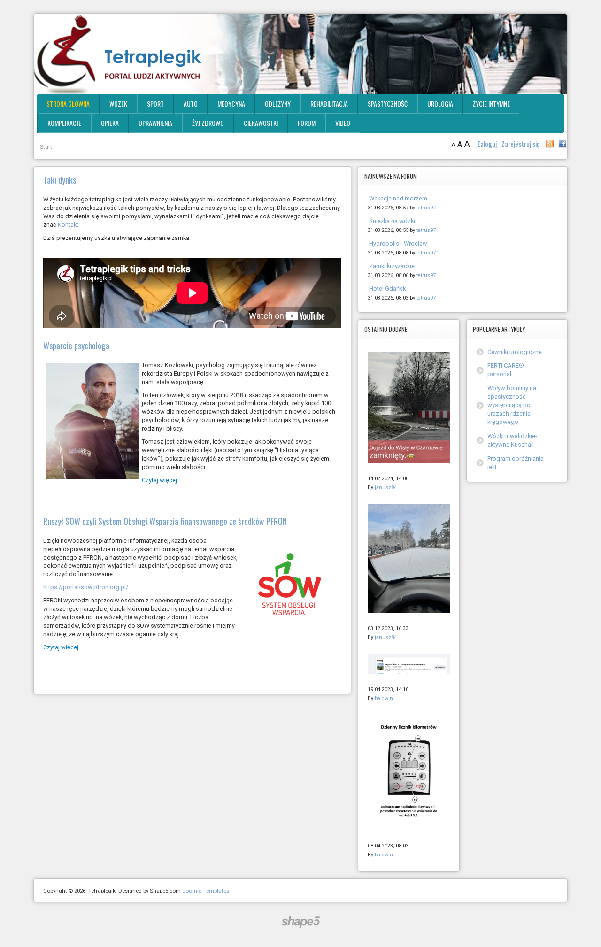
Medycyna (231, 103)
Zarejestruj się (520, 144)
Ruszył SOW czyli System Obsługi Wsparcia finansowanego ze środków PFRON (165, 521)
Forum (307, 123)
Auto (191, 103)
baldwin (384, 698)
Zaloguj (487, 144)
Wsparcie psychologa (76, 345)
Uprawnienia (155, 123)
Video (342, 123)
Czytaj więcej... (161, 480)
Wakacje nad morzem (398, 198)
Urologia (440, 103)
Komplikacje (64, 123)
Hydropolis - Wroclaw (398, 243)
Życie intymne (491, 103)
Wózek (118, 103)
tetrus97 (426, 208)
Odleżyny (278, 103)
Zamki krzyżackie (392, 265)
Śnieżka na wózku (393, 220)
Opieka (110, 123)
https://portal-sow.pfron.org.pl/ (85, 587)
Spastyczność (388, 103)
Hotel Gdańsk (387, 288)
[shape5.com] (300, 922)
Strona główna (68, 103)
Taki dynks (59, 180)
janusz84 (386, 488)
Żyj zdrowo (208, 123)
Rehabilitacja (329, 103)
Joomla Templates (205, 890)
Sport (155, 103)
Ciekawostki (261, 123)
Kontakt (68, 224)
